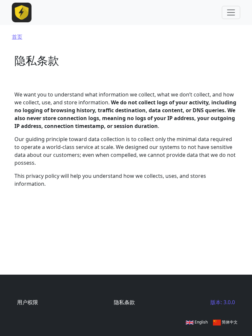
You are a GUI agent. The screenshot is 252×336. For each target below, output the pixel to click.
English (201, 322)
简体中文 (229, 322)
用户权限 (27, 302)
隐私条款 (124, 302)
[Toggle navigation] (231, 12)
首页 (17, 36)
